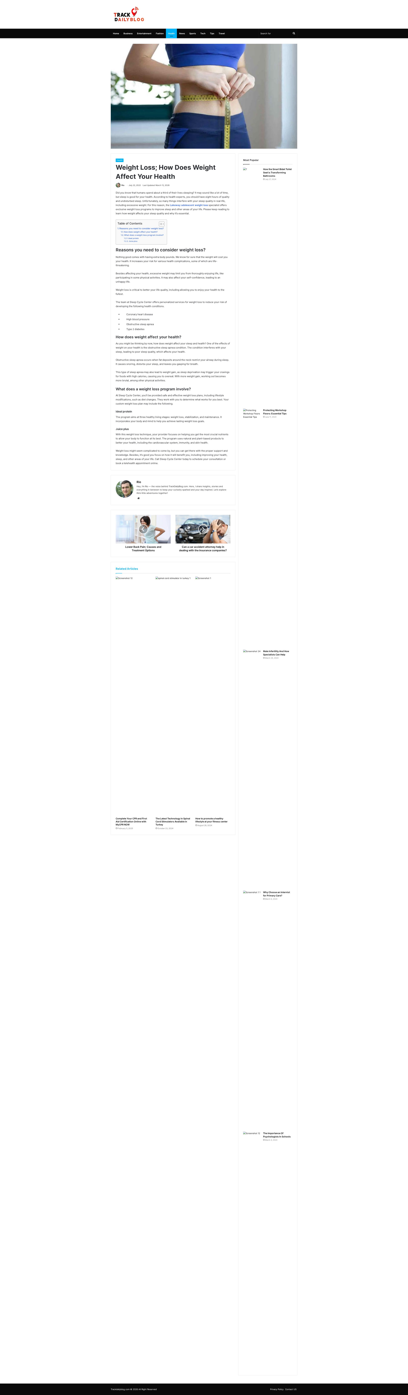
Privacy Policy (277, 1389)
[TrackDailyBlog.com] (129, 14)
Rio (122, 185)
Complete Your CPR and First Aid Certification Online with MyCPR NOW (131, 821)
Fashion (160, 33)
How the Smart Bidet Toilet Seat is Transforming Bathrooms (277, 172)
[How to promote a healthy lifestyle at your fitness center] (212, 696)
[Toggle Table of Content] (160, 224)
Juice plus (133, 241)
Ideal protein (133, 238)
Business (128, 33)
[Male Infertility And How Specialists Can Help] (252, 769)
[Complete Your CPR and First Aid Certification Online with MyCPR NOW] (133, 696)
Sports (192, 33)
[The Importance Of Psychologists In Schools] (252, 1251)
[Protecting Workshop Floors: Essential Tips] (252, 528)
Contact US (290, 1389)
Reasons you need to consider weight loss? (141, 228)
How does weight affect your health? (140, 232)
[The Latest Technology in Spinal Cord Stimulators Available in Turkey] (173, 696)
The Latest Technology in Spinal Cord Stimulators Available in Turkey (173, 821)
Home (116, 33)
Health (171, 33)
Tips (212, 33)
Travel (222, 33)
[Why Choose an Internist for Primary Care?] (252, 1010)
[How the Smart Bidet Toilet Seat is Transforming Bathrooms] (252, 287)
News (182, 33)
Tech (202, 33)
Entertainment (144, 33)
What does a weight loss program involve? (143, 235)
